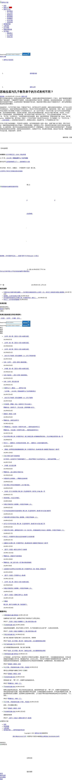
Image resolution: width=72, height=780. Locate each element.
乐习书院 (6, 27)
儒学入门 (6, 7)
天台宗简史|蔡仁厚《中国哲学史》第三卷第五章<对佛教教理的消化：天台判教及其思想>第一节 (33, 436)
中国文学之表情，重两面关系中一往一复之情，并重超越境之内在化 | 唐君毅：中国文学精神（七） (34, 530)
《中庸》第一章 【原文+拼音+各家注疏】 (16, 368)
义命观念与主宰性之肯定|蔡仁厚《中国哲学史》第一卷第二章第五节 (25, 569)
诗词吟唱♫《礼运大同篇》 (12, 498)
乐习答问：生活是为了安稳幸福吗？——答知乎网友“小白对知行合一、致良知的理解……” (32, 459)
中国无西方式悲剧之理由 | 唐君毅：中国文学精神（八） (21, 517)
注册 (4, 56)
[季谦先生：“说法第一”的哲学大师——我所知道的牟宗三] (22, 427)
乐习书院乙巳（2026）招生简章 (16, 154)
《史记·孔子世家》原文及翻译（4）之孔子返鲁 (18, 397)
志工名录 (10, 35)
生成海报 (29, 213)
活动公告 (10, 37)
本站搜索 (6, 726)
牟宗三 (9, 171)
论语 (18, 171)
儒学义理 (24, 96)
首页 (5, 5)
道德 (21, 171)
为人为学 (10, 13)
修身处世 (10, 15)
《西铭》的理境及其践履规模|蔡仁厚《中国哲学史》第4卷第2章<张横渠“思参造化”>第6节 (31, 449)
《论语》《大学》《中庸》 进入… (10, 318)
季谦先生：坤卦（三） (15, 683)
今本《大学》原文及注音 (11, 381)
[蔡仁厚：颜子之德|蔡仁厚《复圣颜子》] (6, 601)
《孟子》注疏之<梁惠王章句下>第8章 (19, 718)
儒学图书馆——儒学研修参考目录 (14, 730)
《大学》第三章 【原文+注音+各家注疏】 (16, 349)
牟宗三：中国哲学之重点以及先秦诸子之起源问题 (19, 536)
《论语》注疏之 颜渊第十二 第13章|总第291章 (22, 621)
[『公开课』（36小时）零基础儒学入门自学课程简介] (15, 388)
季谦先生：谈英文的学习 (11, 420)
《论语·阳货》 (5, 120)
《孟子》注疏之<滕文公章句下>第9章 (15, 549)
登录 (1, 56)
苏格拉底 (14, 171)
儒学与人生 (7, 9)
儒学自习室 (38, 733)
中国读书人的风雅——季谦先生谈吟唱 (15, 478)
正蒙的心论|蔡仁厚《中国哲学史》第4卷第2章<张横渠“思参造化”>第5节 (26, 543)
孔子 (5, 171)
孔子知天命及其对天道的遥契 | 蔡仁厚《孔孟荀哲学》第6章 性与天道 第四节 (27, 511)
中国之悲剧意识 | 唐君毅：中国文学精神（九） (18, 504)
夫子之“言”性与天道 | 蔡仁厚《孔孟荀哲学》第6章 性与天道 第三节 (24, 523)
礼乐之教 (10, 20)
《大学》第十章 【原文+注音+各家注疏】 (16, 336)
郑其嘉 (2, 96)
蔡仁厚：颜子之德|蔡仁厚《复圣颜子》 (16, 604)
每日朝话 (10, 11)
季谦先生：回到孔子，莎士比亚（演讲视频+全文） (19, 407)
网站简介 (10, 33)
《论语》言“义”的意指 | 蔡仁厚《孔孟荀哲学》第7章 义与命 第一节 (24, 491)
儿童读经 (6, 26)
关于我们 (6, 31)
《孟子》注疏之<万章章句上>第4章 (14, 575)
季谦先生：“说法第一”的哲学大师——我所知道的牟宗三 (21, 430)
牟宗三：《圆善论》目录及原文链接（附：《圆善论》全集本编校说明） (26, 443)
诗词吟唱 (10, 22)
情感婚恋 (10, 18)
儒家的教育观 (8, 29)
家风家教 (10, 16)
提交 (2, 310)
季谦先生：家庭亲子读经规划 (13, 556)
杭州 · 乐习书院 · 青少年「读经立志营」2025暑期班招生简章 (26, 641)
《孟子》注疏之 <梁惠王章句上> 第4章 (16, 594)
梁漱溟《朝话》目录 (10, 414)
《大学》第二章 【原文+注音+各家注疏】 (16, 582)
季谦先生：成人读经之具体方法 (13, 472)
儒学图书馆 (7, 24)
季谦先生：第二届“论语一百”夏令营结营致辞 (17, 562)
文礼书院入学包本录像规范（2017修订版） (17, 485)
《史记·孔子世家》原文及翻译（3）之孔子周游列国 (20, 355)
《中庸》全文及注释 (10, 465)
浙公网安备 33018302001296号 (50, 736)
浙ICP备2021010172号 (19, 736)
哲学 (2, 171)
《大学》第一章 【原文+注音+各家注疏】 (16, 343)
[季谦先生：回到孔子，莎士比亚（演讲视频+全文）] (18, 404)
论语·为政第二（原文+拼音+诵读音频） (16, 375)
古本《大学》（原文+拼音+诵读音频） (16, 362)
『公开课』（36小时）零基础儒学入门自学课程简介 (20, 391)
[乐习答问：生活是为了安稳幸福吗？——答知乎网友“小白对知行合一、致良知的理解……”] (12, 456)
